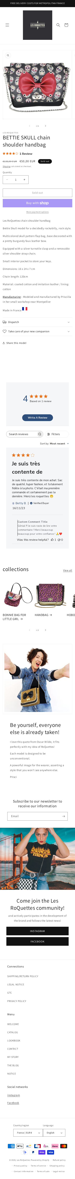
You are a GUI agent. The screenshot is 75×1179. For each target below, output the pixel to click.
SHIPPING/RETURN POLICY (22, 976)
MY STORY (13, 1057)
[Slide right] (46, 126)
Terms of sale (43, 1171)
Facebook (13, 1102)
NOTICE (11, 1073)
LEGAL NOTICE (15, 984)
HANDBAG (41, 615)
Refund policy (59, 1160)
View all (67, 570)
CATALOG (12, 1032)
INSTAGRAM (37, 931)
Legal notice (59, 1171)
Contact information (23, 1171)
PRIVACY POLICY (16, 1001)
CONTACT (12, 1048)
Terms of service (38, 1165)
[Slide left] (29, 126)
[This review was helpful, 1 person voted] (52, 540)
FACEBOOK (38, 941)
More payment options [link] (37, 211)
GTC (9, 992)
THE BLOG (13, 1065)
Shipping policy (57, 1165)
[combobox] (54, 443)
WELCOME (13, 1024)
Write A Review (37, 417)
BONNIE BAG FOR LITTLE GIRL (14, 617)
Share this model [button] (16, 343)
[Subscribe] (64, 816)
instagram (13, 1095)
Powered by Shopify (40, 1160)
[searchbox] (21, 434)
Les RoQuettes (23, 1160)
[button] (7, 25)
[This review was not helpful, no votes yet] (59, 540)
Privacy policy (20, 1165)
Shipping (6, 166)
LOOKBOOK (13, 1040)
